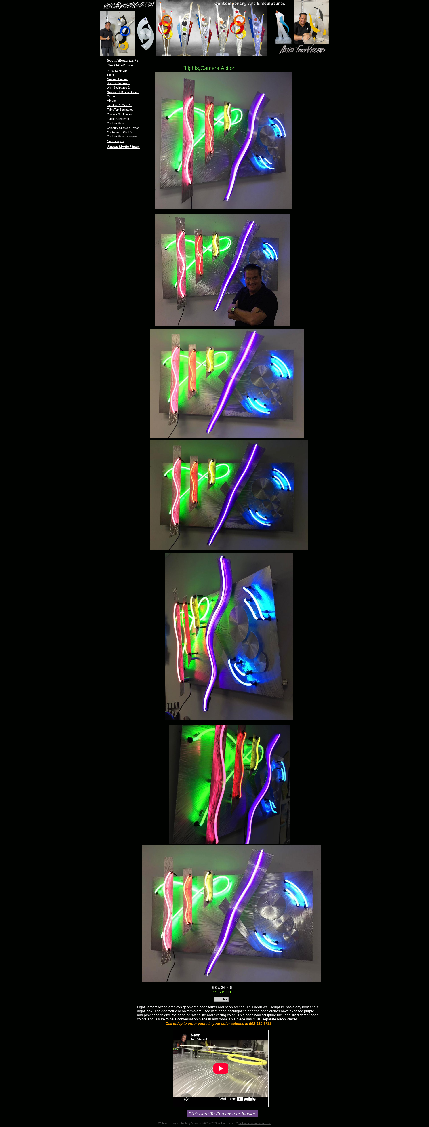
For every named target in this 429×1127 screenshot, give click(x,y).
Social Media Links (123, 147)
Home (111, 74)
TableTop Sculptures (120, 109)
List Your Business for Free (255, 1123)
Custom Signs (116, 123)
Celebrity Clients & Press (123, 128)
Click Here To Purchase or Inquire (221, 1113)
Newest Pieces (117, 79)
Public (111, 118)
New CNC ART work (121, 65)
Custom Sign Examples (122, 136)
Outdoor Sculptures (119, 114)
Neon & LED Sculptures (123, 92)
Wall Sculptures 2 (118, 87)
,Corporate (122, 118)
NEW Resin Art (117, 71)
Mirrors (111, 100)
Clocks (111, 96)
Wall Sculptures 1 (118, 83)
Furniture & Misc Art (119, 105)
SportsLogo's (115, 141)
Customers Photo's (119, 132)
